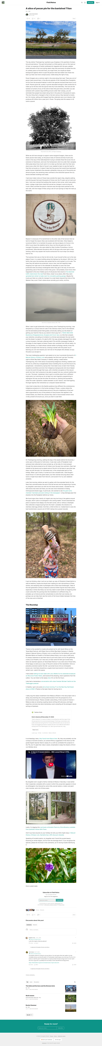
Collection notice (61, 1036)
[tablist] (32, 924)
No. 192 (28, 988)
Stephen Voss (32, 937)
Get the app (58, 1039)
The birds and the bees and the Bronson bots (40, 986)
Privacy (51, 1036)
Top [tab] (27, 982)
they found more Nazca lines (48, 738)
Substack (44, 1043)
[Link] (24, 605)
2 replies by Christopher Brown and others (39, 947)
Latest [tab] (31, 982)
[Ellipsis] (75, 937)
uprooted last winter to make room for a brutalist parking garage (46, 276)
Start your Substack (47, 1039)
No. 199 (28, 1007)
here (49, 678)
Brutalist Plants (53, 827)
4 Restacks (42, 910)
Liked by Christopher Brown (35, 939)
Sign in (98, 2)
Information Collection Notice (50, 904)
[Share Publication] (85, 2)
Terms (55, 1036)
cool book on (44, 827)
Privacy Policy (61, 904)
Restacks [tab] (35, 924)
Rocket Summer (31, 1005)
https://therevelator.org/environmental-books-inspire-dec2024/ (44, 962)
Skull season (30, 995)
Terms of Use (57, 903)
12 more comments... (30, 975)
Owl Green (31, 952)
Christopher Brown (33, 989)
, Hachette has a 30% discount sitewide (51, 835)
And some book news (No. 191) (33, 997)
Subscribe (90, 2)
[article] (51, 989)
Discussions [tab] (36, 982)
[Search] (81, 2)
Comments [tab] (29, 924)
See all (28, 1015)
